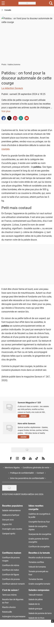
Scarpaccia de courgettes (40, 534)
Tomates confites (36, 562)
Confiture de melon (10, 570)
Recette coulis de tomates (40, 557)
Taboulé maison (36, 594)
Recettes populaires (12, 505)
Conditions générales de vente (36, 467)
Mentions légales (12, 467)
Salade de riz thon (36, 617)
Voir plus (5, 111)
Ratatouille (7, 611)
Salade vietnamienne (11, 510)
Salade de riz (34, 604)
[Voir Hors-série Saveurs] (9, 428)
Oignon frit (7, 524)
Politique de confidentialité (22, 472)
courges (5, 148)
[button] (34, 416)
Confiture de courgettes (39, 546)
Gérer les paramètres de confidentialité (27, 478)
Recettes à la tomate (39, 552)
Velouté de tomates (37, 566)
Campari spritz (8, 533)
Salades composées (39, 589)
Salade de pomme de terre (40, 613)
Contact (40, 472)
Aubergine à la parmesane (13, 616)
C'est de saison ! (10, 589)
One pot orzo (8, 519)
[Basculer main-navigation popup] (3, 3)
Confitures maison (11, 552)
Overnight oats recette (12, 528)
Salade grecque (35, 608)
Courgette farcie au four (39, 521)
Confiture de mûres (10, 565)
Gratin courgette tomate (39, 583)
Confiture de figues (10, 574)
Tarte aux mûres (9, 594)
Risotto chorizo (9, 607)
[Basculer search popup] (51, 3)
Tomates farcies (36, 579)
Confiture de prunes (11, 579)
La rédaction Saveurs (12, 88)
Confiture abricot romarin (13, 583)
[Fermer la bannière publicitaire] (52, 623)
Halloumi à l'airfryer (10, 515)
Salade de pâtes (36, 599)
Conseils (7, 10)
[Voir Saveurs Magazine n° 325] (9, 407)
